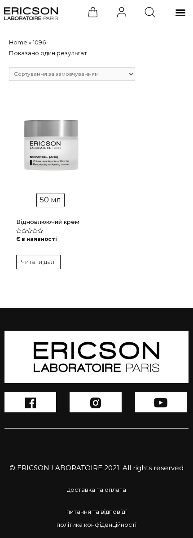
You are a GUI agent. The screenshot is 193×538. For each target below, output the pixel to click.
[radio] (50, 200)
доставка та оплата (96, 489)
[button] (180, 12)
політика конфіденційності (96, 524)
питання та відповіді (96, 511)
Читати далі (38, 261)
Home (18, 42)
